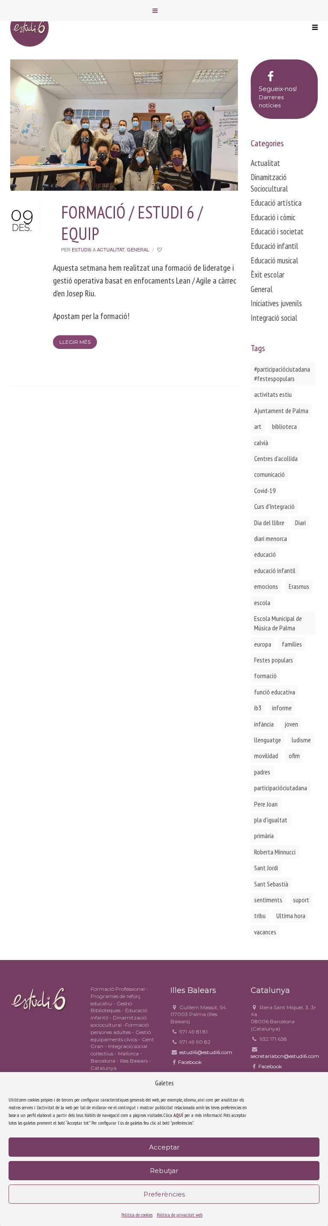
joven (291, 724)
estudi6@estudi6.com (205, 1052)
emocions (266, 586)
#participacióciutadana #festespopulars (282, 374)
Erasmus (299, 586)
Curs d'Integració (274, 506)
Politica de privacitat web (179, 1214)
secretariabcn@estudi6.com (285, 1056)
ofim (294, 755)
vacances (265, 932)
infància (264, 724)
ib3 (257, 707)
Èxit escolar (267, 274)
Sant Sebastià (271, 884)
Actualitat (110, 249)
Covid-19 (264, 490)
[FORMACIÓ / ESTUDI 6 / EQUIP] (124, 124)
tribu (260, 915)
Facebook (190, 1062)
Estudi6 (81, 249)
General (138, 249)
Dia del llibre (269, 522)
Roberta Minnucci (275, 852)
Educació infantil (274, 246)
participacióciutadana (280, 787)
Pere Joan (266, 804)
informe (282, 707)
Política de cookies (136, 1214)
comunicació (269, 474)
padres (262, 772)
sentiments (268, 899)
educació (265, 554)
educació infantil (275, 570)
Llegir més (75, 342)
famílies (292, 644)
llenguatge (267, 740)
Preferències (164, 1194)
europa (262, 644)
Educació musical (274, 260)
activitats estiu (273, 394)
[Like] (160, 249)
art (257, 426)
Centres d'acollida (276, 458)
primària (264, 835)
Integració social (274, 318)
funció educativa (274, 692)
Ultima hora (290, 915)
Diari (300, 522)
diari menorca (270, 538)
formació (265, 675)
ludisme (301, 740)
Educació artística (276, 203)
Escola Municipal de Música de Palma (278, 623)
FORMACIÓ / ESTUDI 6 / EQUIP (132, 223)
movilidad (266, 755)
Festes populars (273, 660)
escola (262, 602)
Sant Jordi (266, 867)
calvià (261, 442)
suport (301, 899)
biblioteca (284, 426)
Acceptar (164, 1147)
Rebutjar (164, 1171)
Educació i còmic (273, 217)
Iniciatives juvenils (276, 303)
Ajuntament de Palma (281, 410)
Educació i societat (277, 231)
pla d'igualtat (270, 819)
